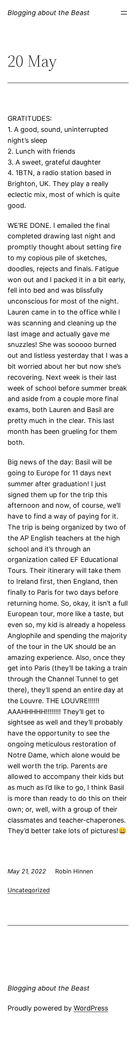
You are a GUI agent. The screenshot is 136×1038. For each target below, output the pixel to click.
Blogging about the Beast (49, 13)
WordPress (91, 1008)
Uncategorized (29, 890)
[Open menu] (123, 12)
